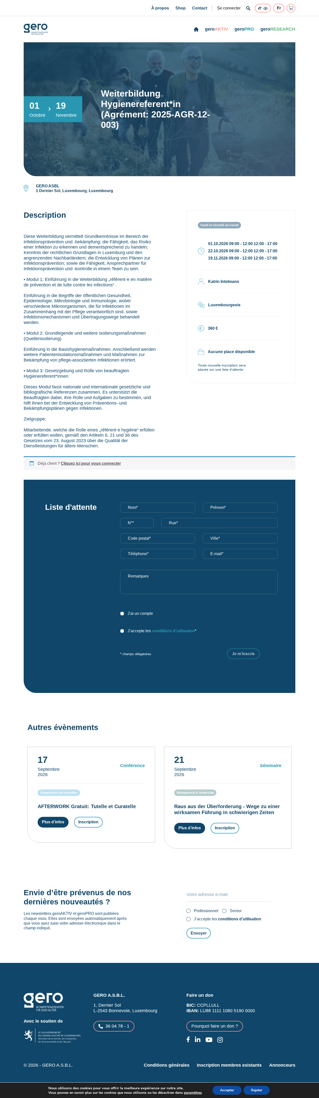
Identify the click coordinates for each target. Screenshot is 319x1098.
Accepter (227, 1090)
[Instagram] (220, 1040)
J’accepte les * (162, 631)
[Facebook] (188, 1039)
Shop (180, 8)
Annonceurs (282, 1065)
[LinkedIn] (197, 1040)
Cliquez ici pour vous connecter (91, 463)
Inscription (88, 822)
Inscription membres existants (229, 1065)
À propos (160, 8)
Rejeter (256, 1090)
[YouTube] (208, 1040)
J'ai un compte (140, 613)
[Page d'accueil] (196, 29)
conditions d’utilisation (173, 631)
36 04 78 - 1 (117, 1026)
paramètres (193, 1093)
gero (216, 29)
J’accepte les (227, 919)
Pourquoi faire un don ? (214, 1026)
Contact (199, 8)
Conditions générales (166, 1065)
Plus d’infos (53, 822)
